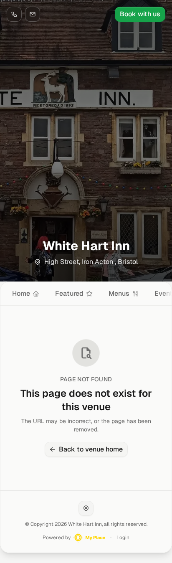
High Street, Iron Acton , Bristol (91, 261)
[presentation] (86, 293)
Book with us (140, 14)
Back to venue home (91, 449)
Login (122, 537)
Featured (69, 293)
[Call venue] (14, 14)
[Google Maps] (86, 508)
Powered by (57, 537)
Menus (119, 293)
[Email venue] (32, 14)
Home (21, 293)
